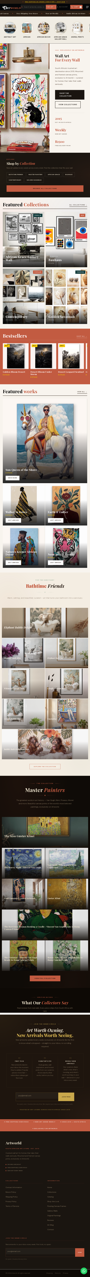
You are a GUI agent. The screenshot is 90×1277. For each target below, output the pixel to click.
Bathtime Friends (16, 174)
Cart (77, 7)
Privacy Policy (11, 1201)
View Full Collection (45, 978)
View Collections (68, 105)
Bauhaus (69, 174)
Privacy (65, 1273)
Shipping (49, 1273)
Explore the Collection (45, 766)
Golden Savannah (34, 180)
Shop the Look (53, 1201)
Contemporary (15, 180)
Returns (58, 1273)
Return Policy (11, 1192)
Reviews (50, 1220)
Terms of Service (12, 1206)
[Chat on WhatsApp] (84, 1271)
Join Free (66, 1097)
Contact (50, 1229)
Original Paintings (54, 1215)
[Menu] (87, 7)
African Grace (54, 174)
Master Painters (36, 174)
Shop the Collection (66, 94)
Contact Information (14, 1187)
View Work (12, 478)
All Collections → (78, 205)
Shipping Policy (12, 1197)
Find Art (49, 7)
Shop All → (82, 336)
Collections (51, 1192)
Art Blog (50, 1225)
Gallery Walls (52, 1211)
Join (80, 1252)
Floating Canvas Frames (56, 1206)
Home (49, 1187)
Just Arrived (13, 520)
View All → (82, 392)
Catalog (50, 1197)
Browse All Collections (45, 188)
